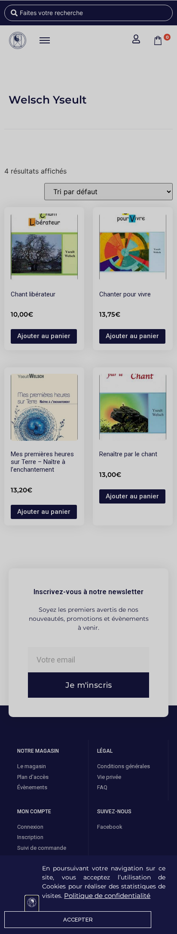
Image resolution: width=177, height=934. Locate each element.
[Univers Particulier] (32, 903)
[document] (88, 467)
